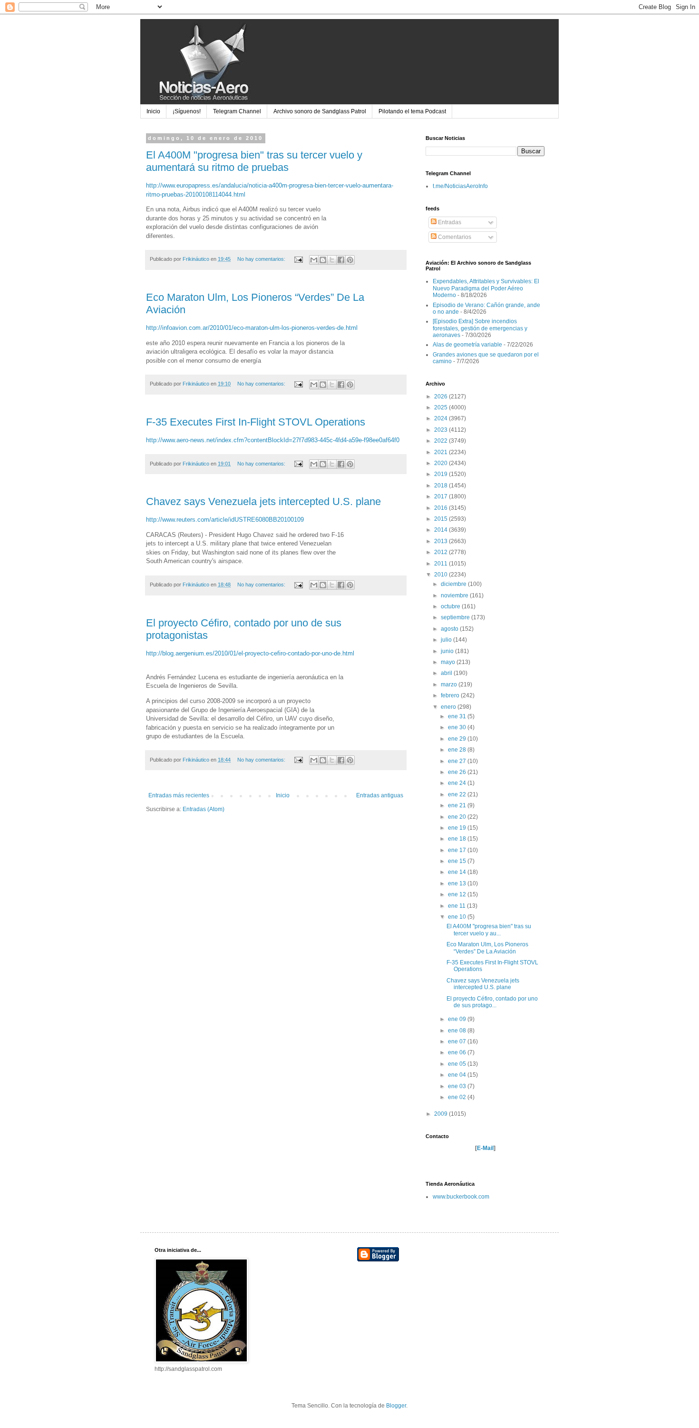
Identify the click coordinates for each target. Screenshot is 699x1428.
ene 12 (457, 894)
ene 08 (457, 1030)
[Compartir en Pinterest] (350, 260)
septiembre (456, 617)
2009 (441, 1114)
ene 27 (457, 761)
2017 (441, 496)
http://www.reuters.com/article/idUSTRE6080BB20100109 (225, 519)
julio (447, 639)
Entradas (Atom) (203, 809)
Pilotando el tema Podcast (412, 111)
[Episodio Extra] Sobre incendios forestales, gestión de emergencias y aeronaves (480, 328)
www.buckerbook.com (461, 1196)
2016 (441, 508)
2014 (441, 529)
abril (447, 673)
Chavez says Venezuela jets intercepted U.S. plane (263, 501)
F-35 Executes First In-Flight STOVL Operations (255, 422)
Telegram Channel (237, 111)
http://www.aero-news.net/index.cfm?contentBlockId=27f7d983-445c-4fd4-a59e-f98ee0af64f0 (272, 440)
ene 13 (457, 883)
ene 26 (457, 772)
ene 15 (457, 861)
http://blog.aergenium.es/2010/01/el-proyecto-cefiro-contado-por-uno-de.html (250, 653)
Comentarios (454, 237)
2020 (441, 463)
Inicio (153, 111)
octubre (451, 606)
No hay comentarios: (262, 259)
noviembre (455, 595)
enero (449, 707)
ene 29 (457, 738)
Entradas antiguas (379, 795)
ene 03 (457, 1086)
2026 (441, 396)
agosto (450, 628)
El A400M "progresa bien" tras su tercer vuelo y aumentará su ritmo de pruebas (254, 161)
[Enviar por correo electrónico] (314, 260)
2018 (441, 485)
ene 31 (457, 716)
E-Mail (485, 1148)
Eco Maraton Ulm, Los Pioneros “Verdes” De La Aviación (487, 947)
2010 (441, 574)
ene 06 (457, 1052)
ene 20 (457, 816)
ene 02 (457, 1097)
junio (448, 651)
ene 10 (457, 916)
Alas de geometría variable (467, 344)
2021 (441, 452)
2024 (441, 418)
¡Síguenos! (187, 111)
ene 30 (457, 727)
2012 (441, 552)
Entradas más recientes (178, 795)
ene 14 (457, 872)
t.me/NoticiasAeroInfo (460, 186)
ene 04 (457, 1074)
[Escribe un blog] (323, 260)
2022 (441, 440)
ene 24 (457, 783)
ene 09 (457, 1019)
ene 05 (457, 1064)
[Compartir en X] (332, 260)
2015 (441, 519)
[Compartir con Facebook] (341, 260)
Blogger (396, 1405)
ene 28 (457, 749)
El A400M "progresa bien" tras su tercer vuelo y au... (489, 929)
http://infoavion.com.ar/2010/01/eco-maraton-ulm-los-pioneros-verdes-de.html (252, 327)
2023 (441, 429)
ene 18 (457, 838)
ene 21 (457, 805)
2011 (441, 563)
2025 (441, 407)
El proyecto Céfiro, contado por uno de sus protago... (492, 1002)
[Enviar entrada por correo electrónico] (298, 259)
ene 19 (457, 827)
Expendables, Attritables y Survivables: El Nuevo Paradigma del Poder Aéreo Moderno (486, 288)
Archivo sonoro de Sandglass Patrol (319, 111)
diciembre (454, 584)
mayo (448, 662)
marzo (449, 684)
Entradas (449, 222)
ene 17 (457, 850)
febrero (451, 695)
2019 (441, 474)
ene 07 (457, 1041)
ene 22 (457, 794)
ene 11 (457, 905)
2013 (441, 541)
